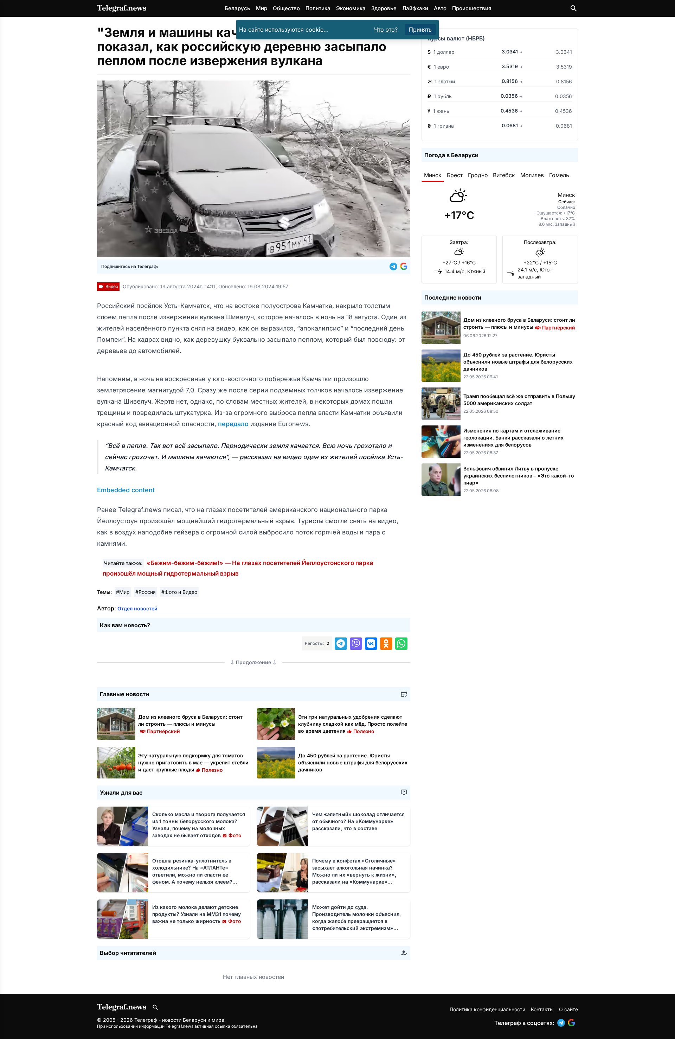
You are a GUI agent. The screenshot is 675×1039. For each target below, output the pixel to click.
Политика (318, 8)
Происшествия (471, 8)
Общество (286, 8)
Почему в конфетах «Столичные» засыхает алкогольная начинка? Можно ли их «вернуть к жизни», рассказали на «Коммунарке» (354, 875)
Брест (455, 175)
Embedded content (126, 490)
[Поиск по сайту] (574, 8)
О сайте (568, 1009)
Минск (433, 175)
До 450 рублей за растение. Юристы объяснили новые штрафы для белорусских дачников (352, 762)
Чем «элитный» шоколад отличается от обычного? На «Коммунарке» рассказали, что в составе (358, 821)
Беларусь (237, 8)
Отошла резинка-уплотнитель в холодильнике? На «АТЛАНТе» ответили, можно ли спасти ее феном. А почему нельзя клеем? (192, 875)
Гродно (478, 175)
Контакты (542, 1009)
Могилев (532, 175)
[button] (395, 266)
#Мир (123, 592)
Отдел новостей (137, 608)
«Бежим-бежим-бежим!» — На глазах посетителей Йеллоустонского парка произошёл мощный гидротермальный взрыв (238, 568)
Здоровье (384, 8)
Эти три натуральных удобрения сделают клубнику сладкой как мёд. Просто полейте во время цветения (352, 724)
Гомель (559, 175)
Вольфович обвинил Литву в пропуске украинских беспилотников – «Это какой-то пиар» (518, 476)
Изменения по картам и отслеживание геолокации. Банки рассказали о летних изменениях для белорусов (513, 438)
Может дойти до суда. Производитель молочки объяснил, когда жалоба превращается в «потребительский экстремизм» (356, 921)
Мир (261, 8)
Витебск (504, 175)
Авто (440, 8)
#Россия (145, 592)
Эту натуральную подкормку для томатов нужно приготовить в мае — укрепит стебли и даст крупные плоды (193, 762)
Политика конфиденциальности (487, 1009)
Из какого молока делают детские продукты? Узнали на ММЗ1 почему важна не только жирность (196, 914)
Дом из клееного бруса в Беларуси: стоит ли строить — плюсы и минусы (190, 724)
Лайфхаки (415, 8)
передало (234, 424)
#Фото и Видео (179, 592)
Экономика (351, 8)
